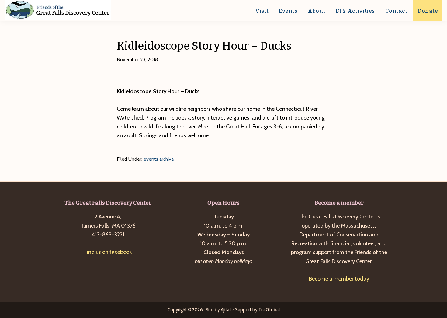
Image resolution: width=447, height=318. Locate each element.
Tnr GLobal (269, 310)
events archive (159, 159)
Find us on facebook (108, 252)
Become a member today (339, 278)
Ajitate (227, 310)
